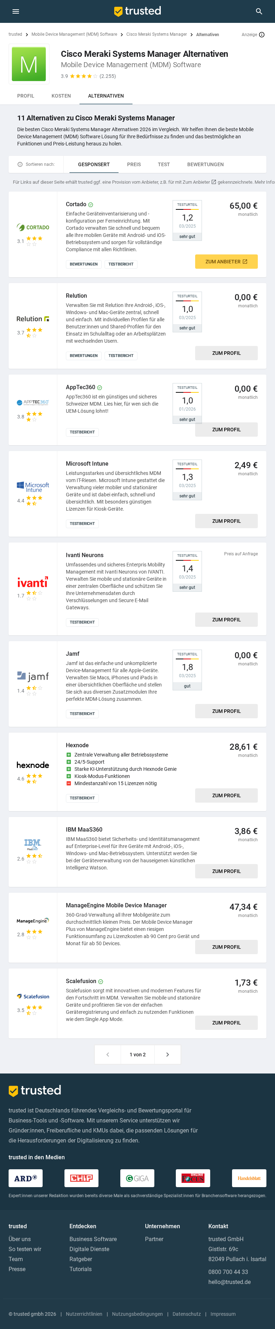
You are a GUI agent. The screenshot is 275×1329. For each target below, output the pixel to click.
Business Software (93, 1239)
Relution (76, 295)
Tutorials (80, 1269)
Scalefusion (81, 981)
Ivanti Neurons (84, 555)
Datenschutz (187, 1314)
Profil (25, 96)
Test (164, 164)
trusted (15, 34)
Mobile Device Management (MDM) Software (74, 34)
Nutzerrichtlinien (84, 1314)
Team (16, 1259)
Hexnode (77, 745)
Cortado (76, 204)
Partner (154, 1239)
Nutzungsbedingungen (137, 1314)
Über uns (20, 1239)
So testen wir (25, 1249)
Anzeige (249, 34)
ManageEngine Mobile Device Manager (116, 905)
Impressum (223, 1314)
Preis (134, 164)
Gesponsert (94, 164)
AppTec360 (80, 387)
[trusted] (137, 11)
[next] (167, 1054)
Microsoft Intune (87, 463)
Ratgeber (80, 1259)
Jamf (72, 653)
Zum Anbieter (223, 261)
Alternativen (106, 96)
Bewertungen (205, 164)
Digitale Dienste (89, 1249)
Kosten (61, 96)
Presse (17, 1269)
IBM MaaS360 (84, 829)
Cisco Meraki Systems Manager (156, 34)
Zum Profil (226, 353)
